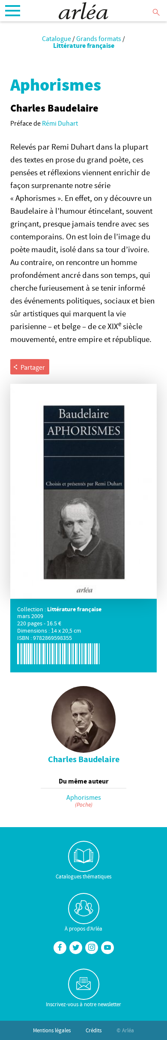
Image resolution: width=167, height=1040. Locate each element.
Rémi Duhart (60, 123)
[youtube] (107, 947)
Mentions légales (52, 1030)
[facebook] (60, 947)
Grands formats (98, 38)
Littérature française (83, 45)
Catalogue (56, 38)
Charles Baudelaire (83, 759)
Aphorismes (83, 797)
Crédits (93, 1030)
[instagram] (91, 947)
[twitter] (75, 947)
